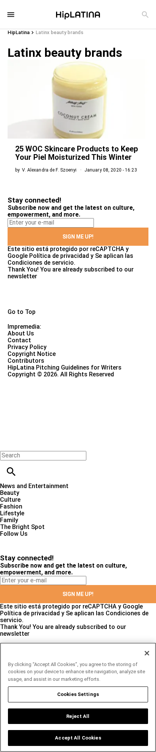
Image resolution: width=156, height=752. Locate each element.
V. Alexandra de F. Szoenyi (49, 170)
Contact (19, 340)
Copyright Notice (32, 353)
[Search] (145, 14)
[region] (78, 697)
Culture (10, 499)
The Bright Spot (22, 526)
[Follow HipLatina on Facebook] (9, 540)
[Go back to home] (64, 405)
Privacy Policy (27, 347)
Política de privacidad (59, 255)
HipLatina (19, 32)
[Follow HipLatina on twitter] (28, 540)
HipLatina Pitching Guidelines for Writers (65, 367)
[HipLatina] (78, 14)
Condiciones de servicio (41, 262)
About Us (21, 333)
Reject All (77, 716)
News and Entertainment (34, 486)
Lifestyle (12, 513)
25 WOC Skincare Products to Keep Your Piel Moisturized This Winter (76, 153)
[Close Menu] (8, 442)
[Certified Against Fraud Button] (35, 381)
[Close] (147, 653)
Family (9, 520)
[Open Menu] (10, 14)
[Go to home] (78, 294)
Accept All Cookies (78, 738)
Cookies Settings (78, 694)
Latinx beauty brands (59, 32)
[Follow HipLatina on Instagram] (45, 540)
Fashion (11, 506)
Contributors (26, 360)
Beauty (9, 492)
